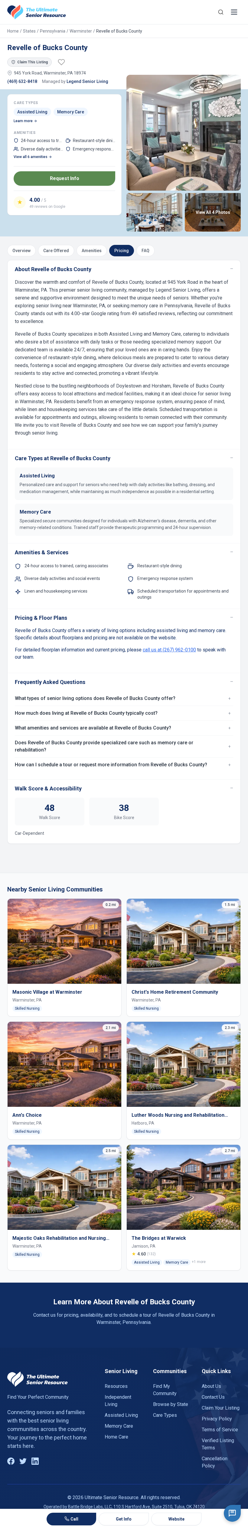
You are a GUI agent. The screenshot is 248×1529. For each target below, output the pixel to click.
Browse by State (170, 1404)
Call (74, 1519)
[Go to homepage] (36, 12)
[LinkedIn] (35, 1461)
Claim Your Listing (221, 1408)
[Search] (220, 12)
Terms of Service (220, 1429)
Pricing (121, 250)
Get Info (124, 1519)
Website (176, 1519)
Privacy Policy (217, 1419)
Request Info (64, 178)
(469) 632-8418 (22, 81)
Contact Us (213, 1397)
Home (13, 31)
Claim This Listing (32, 62)
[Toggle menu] (234, 12)
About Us (211, 1386)
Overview (21, 250)
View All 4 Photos (213, 212)
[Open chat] (232, 1513)
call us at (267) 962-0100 (169, 650)
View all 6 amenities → (33, 157)
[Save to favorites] (61, 62)
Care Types (165, 1415)
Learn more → (25, 121)
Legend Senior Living (87, 81)
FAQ (145, 250)
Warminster (81, 31)
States (29, 31)
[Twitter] (23, 1461)
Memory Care (119, 1426)
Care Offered (56, 250)
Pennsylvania (52, 31)
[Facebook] (11, 1461)
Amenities (92, 250)
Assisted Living (121, 1415)
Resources (116, 1386)
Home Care (116, 1437)
